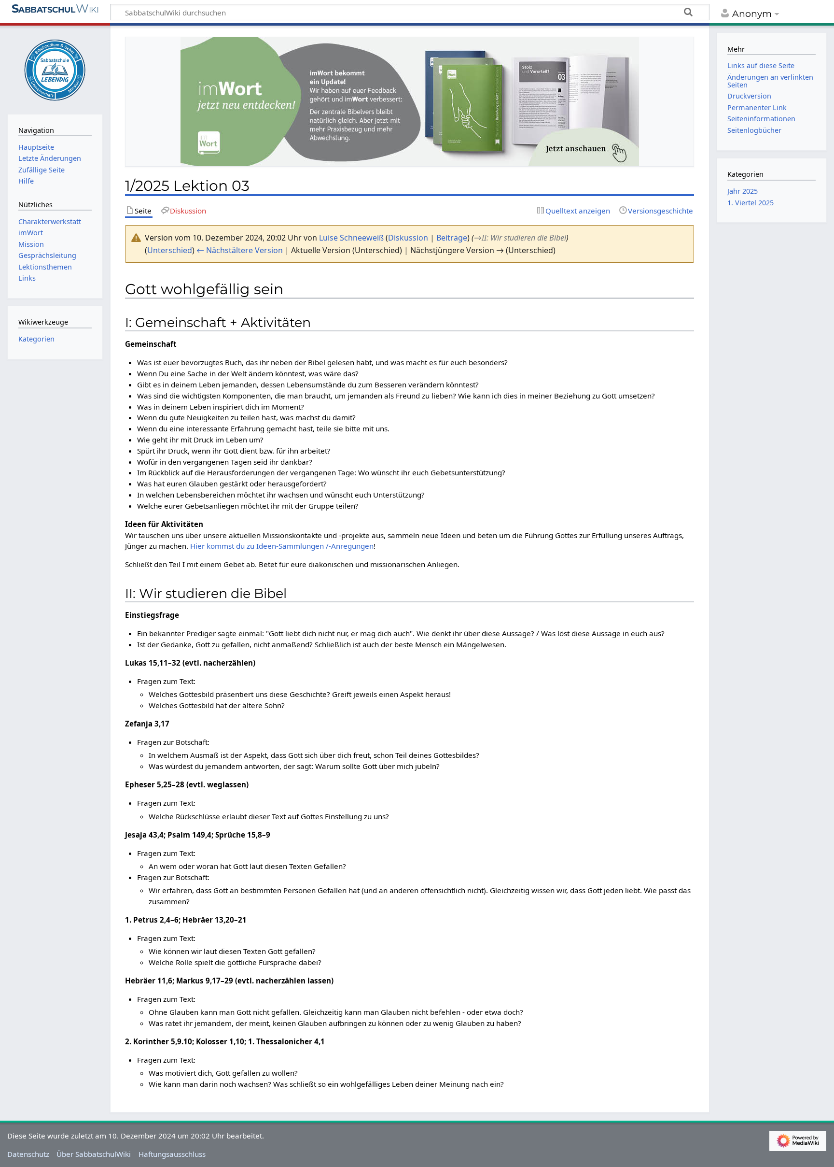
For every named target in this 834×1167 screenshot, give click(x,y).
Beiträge (451, 237)
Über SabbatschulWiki (93, 1154)
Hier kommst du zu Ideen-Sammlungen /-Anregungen (282, 546)
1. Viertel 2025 (750, 202)
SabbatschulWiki (55, 13)
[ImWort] (410, 101)
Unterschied (169, 250)
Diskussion (408, 237)
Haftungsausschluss (172, 1154)
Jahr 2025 (742, 191)
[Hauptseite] (55, 69)
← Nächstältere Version (239, 250)
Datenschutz (28, 1154)
